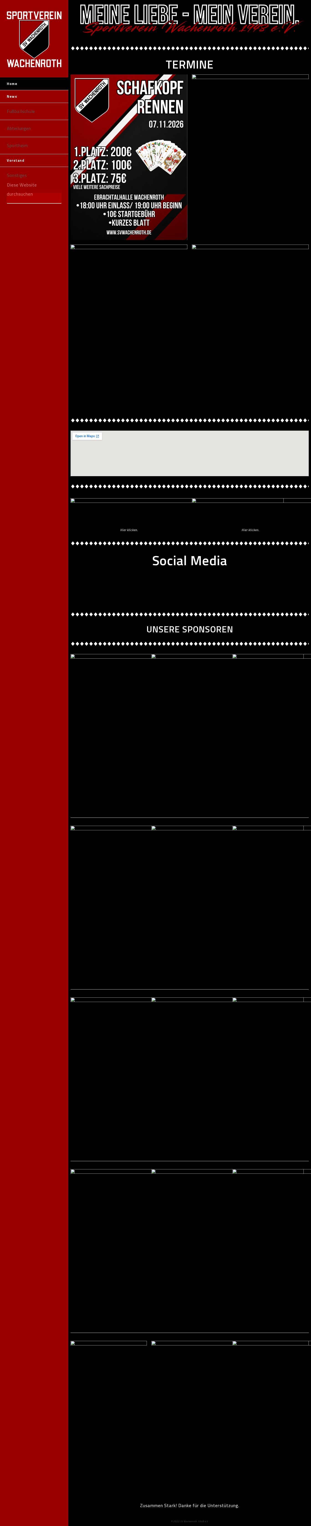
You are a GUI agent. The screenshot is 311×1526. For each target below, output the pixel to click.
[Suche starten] (55, 198)
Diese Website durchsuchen (22, 189)
